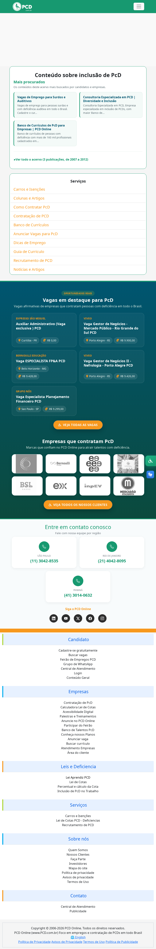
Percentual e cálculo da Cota (78, 786)
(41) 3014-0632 (78, 595)
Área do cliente (78, 753)
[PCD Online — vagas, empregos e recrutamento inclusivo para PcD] (22, 7)
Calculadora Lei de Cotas (78, 707)
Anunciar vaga (78, 739)
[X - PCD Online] (78, 618)
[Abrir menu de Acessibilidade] (150, 461)
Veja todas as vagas (80, 425)
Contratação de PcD (78, 703)
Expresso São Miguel (31, 318)
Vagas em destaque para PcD (78, 300)
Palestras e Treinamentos (78, 716)
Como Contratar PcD (32, 207)
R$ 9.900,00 (127, 340)
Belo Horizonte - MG (33, 368)
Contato (78, 896)
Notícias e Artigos (29, 269)
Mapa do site (78, 868)
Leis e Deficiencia (78, 767)
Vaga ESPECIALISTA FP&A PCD (40, 361)
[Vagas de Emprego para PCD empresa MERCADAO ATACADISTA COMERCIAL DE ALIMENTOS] (128, 486)
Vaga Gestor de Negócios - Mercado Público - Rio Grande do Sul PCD (111, 328)
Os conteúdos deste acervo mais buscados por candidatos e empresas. (60, 87)
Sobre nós (78, 839)
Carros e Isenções (29, 189)
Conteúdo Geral (78, 678)
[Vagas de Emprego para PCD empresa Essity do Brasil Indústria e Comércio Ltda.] (95, 463)
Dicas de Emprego (30, 242)
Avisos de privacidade (78, 877)
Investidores (78, 864)
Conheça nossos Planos (78, 734)
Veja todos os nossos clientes (80, 505)
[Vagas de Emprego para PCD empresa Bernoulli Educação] (61, 463)
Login (78, 673)
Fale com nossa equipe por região (78, 533)
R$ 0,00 (51, 340)
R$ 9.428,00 (29, 376)
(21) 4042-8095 (112, 560)
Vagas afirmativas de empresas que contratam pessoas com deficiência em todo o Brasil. (78, 306)
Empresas (78, 692)
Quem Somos (78, 850)
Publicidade (78, 911)
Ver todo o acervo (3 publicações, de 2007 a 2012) (52, 159)
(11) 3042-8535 (44, 560)
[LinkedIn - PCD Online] (53, 618)
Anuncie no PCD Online (78, 721)
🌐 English (78, 937)
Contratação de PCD (31, 216)
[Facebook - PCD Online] (90, 618)
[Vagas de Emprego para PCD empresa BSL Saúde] (27, 486)
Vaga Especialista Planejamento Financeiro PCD (42, 399)
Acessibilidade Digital (78, 712)
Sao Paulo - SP (30, 409)
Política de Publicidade (122, 942)
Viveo (88, 318)
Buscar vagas (78, 655)
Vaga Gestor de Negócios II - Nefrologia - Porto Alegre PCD (108, 363)
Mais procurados (29, 82)
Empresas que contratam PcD (78, 441)
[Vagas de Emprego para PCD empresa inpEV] (95, 486)
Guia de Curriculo (29, 251)
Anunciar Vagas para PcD (36, 233)
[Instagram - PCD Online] (102, 618)
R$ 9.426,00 (127, 376)
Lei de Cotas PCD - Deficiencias (78, 820)
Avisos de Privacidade (66, 942)
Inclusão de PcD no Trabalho (78, 791)
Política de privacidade (78, 873)
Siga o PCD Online (78, 609)
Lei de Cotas (78, 782)
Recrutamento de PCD (33, 260)
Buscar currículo (78, 743)
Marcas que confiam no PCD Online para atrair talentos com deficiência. (78, 447)
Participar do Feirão (78, 725)
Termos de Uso (78, 882)
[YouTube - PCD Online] (66, 618)
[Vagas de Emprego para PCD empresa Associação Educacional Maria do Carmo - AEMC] (128, 463)
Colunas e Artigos (29, 198)
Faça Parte (78, 859)
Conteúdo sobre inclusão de (78, 75)
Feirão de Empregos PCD (78, 659)
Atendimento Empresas (78, 748)
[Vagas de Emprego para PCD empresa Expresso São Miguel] (61, 486)
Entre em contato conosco (78, 527)
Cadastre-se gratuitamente (78, 650)
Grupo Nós (24, 391)
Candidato (78, 639)
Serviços (78, 181)
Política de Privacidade (34, 942)
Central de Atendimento (78, 668)
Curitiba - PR (29, 340)
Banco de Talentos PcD (78, 730)
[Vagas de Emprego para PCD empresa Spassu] (27, 463)
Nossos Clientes (78, 854)
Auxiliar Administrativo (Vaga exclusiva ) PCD (40, 326)
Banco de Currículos (31, 224)
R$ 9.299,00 (56, 409)
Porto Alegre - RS (99, 340)
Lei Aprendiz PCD (78, 777)
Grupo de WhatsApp (78, 664)
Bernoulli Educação (31, 355)
